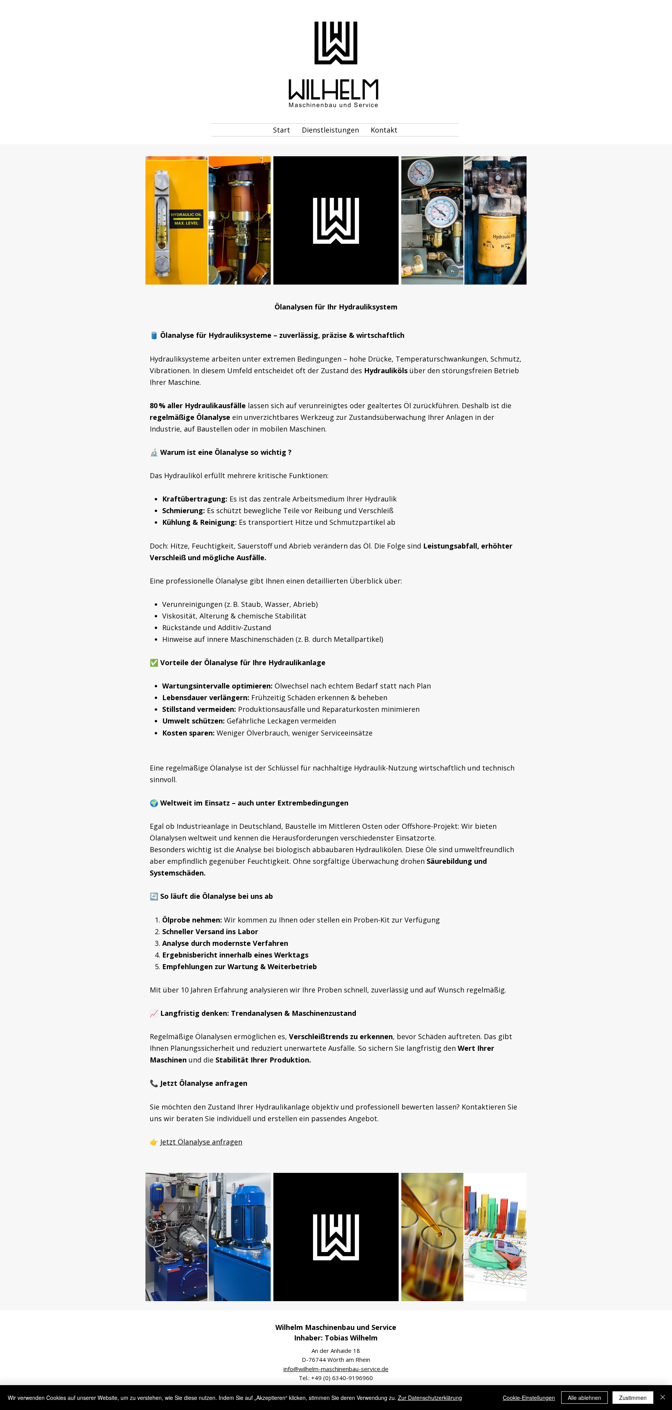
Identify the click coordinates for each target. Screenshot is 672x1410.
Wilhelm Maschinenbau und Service (335, 1327)
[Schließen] (662, 1397)
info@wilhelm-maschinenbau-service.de (336, 1369)
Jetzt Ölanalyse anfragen (201, 1141)
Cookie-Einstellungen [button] (529, 1397)
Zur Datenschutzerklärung (430, 1397)
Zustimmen (633, 1397)
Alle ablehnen (584, 1397)
